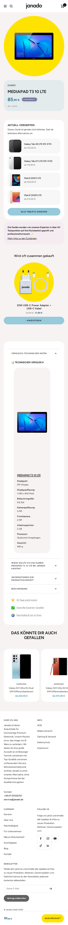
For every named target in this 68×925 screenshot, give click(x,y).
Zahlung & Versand (46, 736)
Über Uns (8, 820)
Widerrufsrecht (44, 731)
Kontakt (8, 854)
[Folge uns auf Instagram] (47, 838)
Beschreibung (19, 589)
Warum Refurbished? (14, 837)
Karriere (8, 814)
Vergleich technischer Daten (29, 353)
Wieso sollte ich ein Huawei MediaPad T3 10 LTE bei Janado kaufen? (28, 566)
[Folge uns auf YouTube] (55, 838)
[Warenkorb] (62, 6)
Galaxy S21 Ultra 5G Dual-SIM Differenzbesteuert (21, 690)
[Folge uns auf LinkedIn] (47, 845)
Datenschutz (43, 742)
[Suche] (11, 6)
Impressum (42, 748)
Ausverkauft (53, 918)
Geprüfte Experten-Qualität (30, 607)
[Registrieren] (50, 889)
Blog (6, 848)
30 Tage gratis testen (26, 600)
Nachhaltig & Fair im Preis (28, 615)
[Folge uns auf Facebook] (40, 838)
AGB (39, 725)
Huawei (12, 85)
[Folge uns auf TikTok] (40, 845)
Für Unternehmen (13, 831)
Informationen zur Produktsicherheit (22, 578)
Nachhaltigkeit (11, 825)
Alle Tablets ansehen (34, 212)
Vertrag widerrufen (16, 898)
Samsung (21, 684)
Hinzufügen (34, 320)
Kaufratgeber (10, 842)
